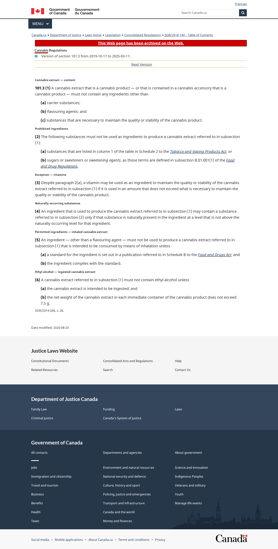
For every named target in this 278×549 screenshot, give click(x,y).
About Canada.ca (101, 540)
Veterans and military (190, 485)
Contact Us (183, 370)
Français (241, 4)
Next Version (141, 64)
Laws (178, 409)
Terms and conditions (133, 540)
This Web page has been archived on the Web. (141, 43)
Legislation (113, 35)
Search (108, 370)
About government (188, 453)
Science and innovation (191, 467)
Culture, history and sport (121, 485)
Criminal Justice (42, 418)
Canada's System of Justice (122, 418)
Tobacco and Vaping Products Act (198, 151)
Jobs (34, 467)
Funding (109, 409)
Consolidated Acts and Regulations (128, 361)
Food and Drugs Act (214, 254)
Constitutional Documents (50, 361)
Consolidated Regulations (142, 35)
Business (37, 494)
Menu (38, 23)
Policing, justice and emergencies (127, 494)
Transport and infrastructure (124, 503)
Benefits (37, 503)
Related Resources (44, 370)
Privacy (160, 540)
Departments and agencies (122, 453)
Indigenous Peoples (189, 476)
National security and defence (124, 476)
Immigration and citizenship (51, 476)
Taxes (35, 521)
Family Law (39, 409)
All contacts (39, 453)
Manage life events (188, 503)
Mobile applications (69, 540)
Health (36, 512)
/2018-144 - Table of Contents (189, 35)
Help (178, 361)
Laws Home (93, 35)
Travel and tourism (44, 485)
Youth (179, 494)
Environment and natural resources (128, 467)
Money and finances (117, 521)
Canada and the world (119, 512)
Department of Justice (65, 35)
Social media (40, 540)
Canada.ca (39, 35)
